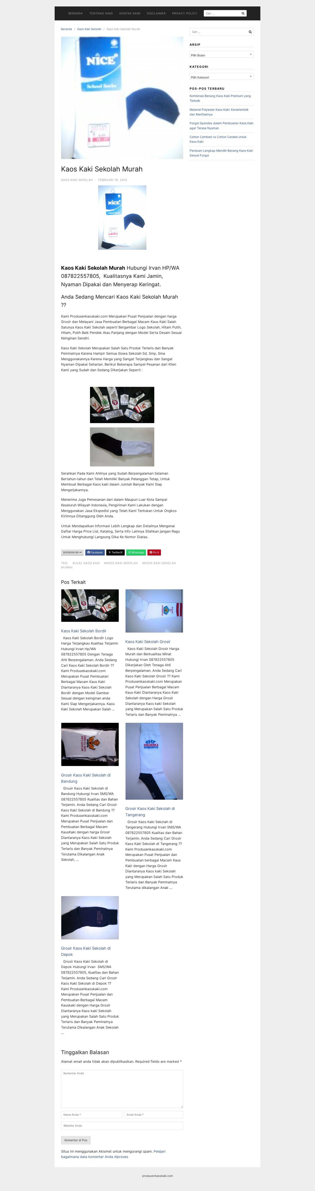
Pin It (155, 552)
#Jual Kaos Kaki (86, 563)
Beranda (75, 13)
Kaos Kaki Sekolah (89, 29)
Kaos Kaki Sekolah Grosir (148, 641)
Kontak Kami (130, 13)
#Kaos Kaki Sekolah (121, 563)
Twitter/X (117, 552)
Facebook (96, 552)
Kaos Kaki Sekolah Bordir (83, 631)
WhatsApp (137, 552)
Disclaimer (156, 13)
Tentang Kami (101, 13)
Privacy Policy (184, 13)
